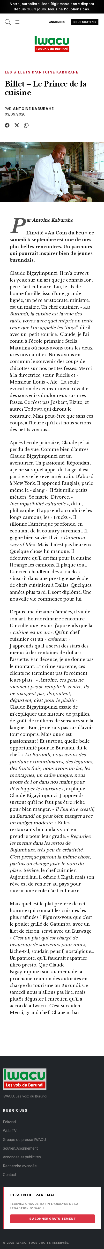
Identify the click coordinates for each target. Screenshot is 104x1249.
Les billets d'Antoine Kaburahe (41, 72)
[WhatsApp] (26, 125)
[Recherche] (8, 19)
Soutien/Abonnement (20, 1148)
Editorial (9, 1122)
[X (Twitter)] (17, 125)
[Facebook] (7, 125)
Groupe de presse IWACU (24, 1139)
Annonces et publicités (22, 1157)
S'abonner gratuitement (52, 1218)
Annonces (57, 22)
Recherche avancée (20, 1166)
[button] (17, 19)
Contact (9, 1174)
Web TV (9, 1130)
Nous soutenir (85, 22)
